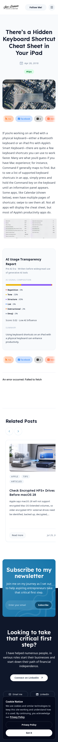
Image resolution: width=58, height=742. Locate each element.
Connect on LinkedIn (27, 677)
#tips (29, 71)
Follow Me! (36, 7)
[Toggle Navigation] (52, 7)
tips (25, 476)
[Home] (11, 7)
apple (14, 476)
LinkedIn (44, 694)
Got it (29, 732)
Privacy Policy (17, 717)
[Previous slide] (9, 431)
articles (16, 481)
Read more (17, 535)
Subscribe (43, 605)
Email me (17, 694)
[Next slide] (18, 431)
